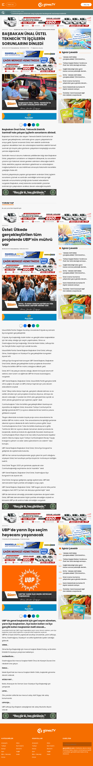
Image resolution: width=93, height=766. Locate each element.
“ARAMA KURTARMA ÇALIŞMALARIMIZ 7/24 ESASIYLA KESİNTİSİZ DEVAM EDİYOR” (74, 58)
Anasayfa (4, 743)
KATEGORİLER (7, 738)
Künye (3, 757)
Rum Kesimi (20, 746)
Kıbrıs (11, 29)
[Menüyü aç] (3, 4)
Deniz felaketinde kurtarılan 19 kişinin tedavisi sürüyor (74, 88)
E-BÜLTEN (67, 738)
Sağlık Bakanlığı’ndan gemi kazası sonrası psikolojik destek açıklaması (74, 70)
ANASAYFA (5, 29)
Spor (2, 751)
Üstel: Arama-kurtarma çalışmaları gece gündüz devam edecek (74, 82)
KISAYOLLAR (37, 738)
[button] (7, 12)
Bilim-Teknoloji (6, 754)
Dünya (3, 749)
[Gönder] (89, 744)
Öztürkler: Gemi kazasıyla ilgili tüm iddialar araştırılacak (74, 94)
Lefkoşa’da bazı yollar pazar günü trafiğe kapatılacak (31, 14)
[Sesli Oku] (21, 124)
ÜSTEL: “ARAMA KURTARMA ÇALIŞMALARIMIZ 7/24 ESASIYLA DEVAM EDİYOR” (74, 76)
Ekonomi (19, 749)
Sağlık (18, 751)
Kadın (18, 754)
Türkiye (3, 746)
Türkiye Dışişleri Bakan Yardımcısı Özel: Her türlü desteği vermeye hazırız (75, 64)
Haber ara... (11, 4)
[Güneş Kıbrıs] (46, 4)
